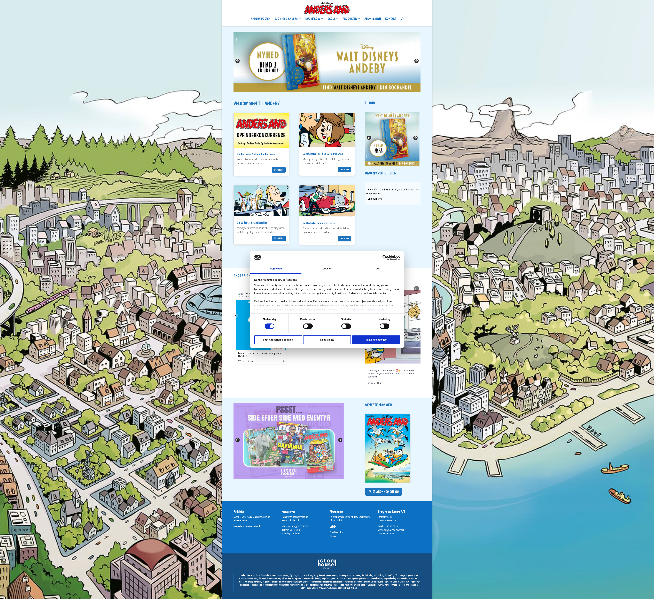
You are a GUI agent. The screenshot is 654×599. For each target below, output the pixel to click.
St (379, 516)
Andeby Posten (260, 19)
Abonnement (372, 19)
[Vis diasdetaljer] (327, 62)
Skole (331, 19)
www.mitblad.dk (290, 520)
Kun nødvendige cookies (278, 339)
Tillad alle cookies (376, 339)
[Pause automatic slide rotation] (416, 288)
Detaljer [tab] (327, 268)
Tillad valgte (327, 339)
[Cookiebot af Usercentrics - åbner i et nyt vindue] (385, 257)
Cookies (333, 536)
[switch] (308, 326)
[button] (235, 315)
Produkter (350, 19)
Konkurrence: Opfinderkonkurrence (256, 154)
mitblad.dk (337, 520)
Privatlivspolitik (336, 532)
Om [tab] (378, 268)
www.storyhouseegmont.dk (391, 529)
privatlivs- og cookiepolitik (370, 309)
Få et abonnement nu (383, 492)
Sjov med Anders (286, 19)
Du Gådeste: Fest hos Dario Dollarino (323, 154)
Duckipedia (312, 19)
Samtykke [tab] (276, 268)
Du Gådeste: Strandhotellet (252, 222)
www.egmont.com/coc (387, 584)
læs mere (279, 169)
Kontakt (390, 19)
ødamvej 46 (386, 516)
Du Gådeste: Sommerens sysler (319, 223)
